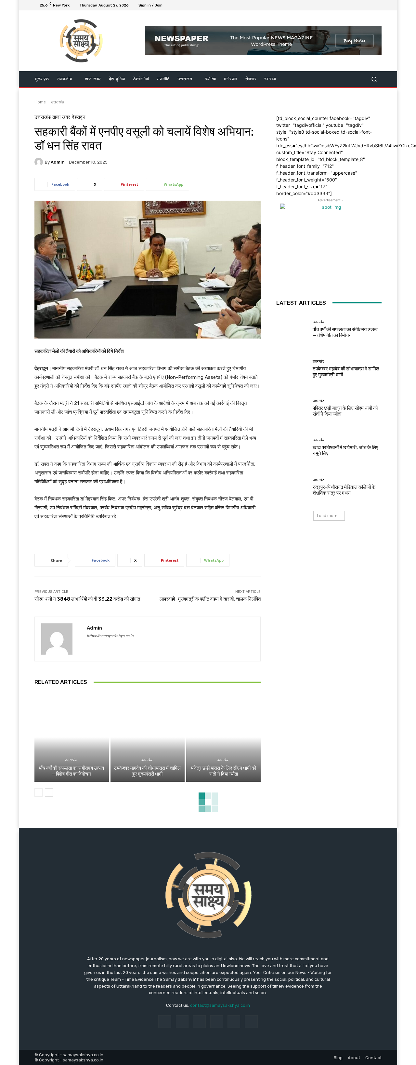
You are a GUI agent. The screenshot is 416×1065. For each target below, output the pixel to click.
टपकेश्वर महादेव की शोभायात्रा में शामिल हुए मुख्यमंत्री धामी (147, 771)
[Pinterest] (216, 1021)
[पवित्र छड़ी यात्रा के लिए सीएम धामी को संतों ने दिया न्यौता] (223, 737)
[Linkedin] (199, 1021)
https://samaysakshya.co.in (110, 636)
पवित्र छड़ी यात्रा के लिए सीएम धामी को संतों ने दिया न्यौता (223, 771)
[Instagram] (354, 5)
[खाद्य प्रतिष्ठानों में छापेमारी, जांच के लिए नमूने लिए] (292, 447)
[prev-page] (38, 792)
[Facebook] (346, 5)
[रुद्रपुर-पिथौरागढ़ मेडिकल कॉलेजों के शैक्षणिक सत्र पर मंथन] (292, 486)
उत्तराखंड (57, 102)
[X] (362, 5)
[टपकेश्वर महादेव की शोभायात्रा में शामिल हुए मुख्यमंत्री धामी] (147, 737)
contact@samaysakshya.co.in (220, 1005)
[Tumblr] (234, 1021)
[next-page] (49, 792)
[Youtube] (378, 5)
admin (58, 162)
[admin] (39, 162)
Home (40, 102)
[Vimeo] (370, 5)
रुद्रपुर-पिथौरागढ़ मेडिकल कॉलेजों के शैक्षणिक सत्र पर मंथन (344, 490)
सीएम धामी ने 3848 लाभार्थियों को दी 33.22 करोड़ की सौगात (87, 599)
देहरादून (78, 117)
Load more (327, 515)
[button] (374, 79)
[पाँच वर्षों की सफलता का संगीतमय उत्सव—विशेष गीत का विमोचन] (71, 737)
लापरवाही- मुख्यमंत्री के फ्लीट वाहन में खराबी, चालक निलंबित (210, 599)
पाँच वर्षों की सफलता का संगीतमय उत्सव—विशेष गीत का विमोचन (71, 771)
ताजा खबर (61, 117)
